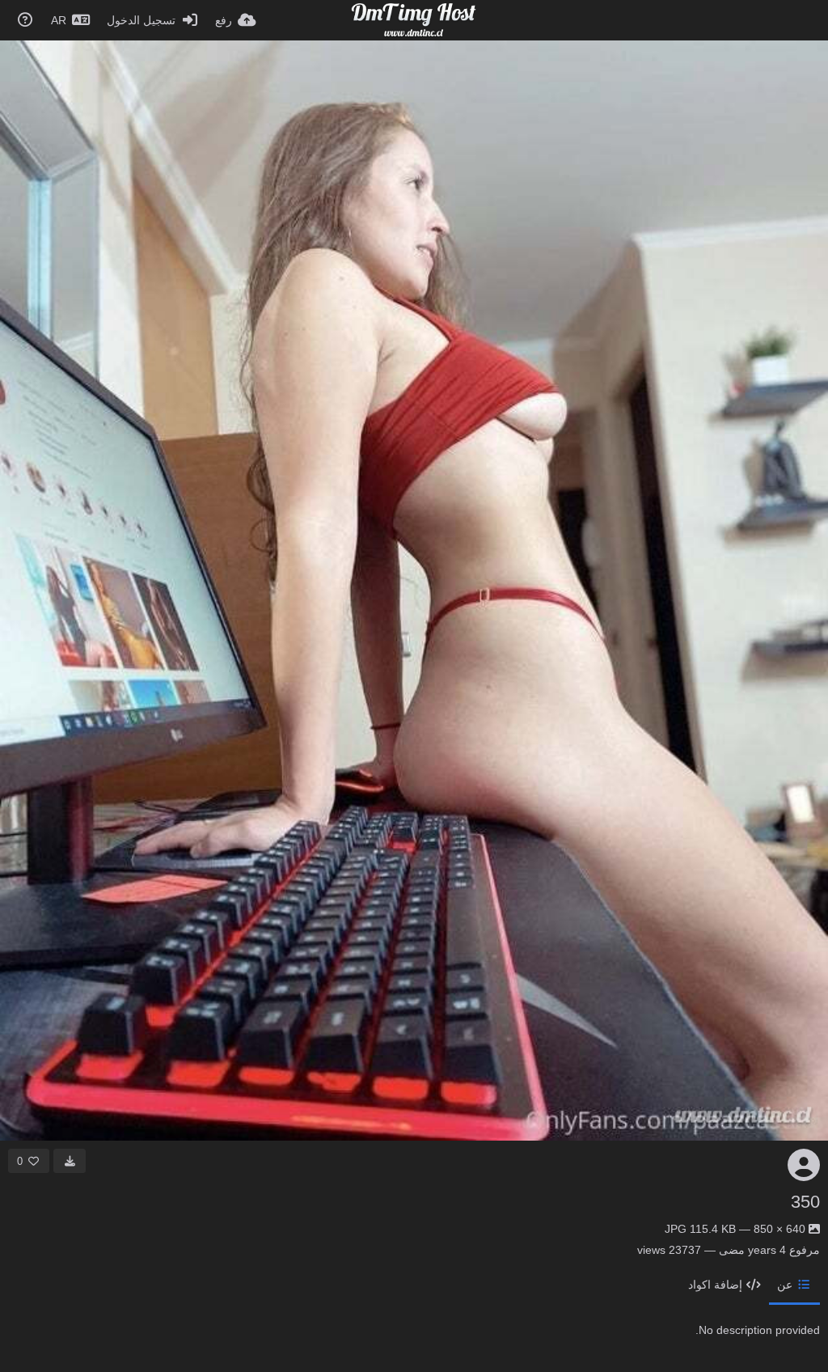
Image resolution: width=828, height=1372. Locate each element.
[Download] (69, 1161)
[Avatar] (804, 1165)
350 (805, 1202)
